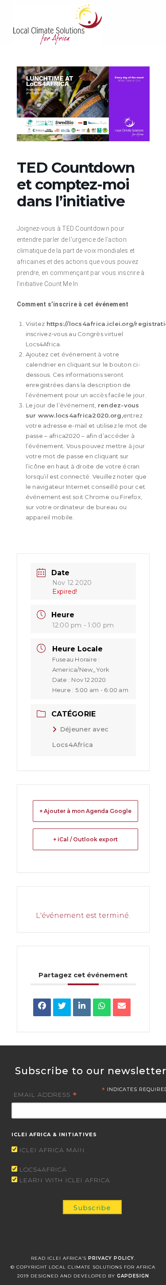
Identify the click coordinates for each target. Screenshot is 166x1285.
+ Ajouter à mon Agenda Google (85, 811)
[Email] (122, 1007)
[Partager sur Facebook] (42, 1007)
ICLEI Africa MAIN (52, 1150)
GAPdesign (133, 1276)
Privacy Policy (111, 1258)
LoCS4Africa (43, 1169)
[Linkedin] (82, 1007)
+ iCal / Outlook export (85, 839)
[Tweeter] (62, 1007)
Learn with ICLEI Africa (64, 1180)
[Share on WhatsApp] (102, 1007)
